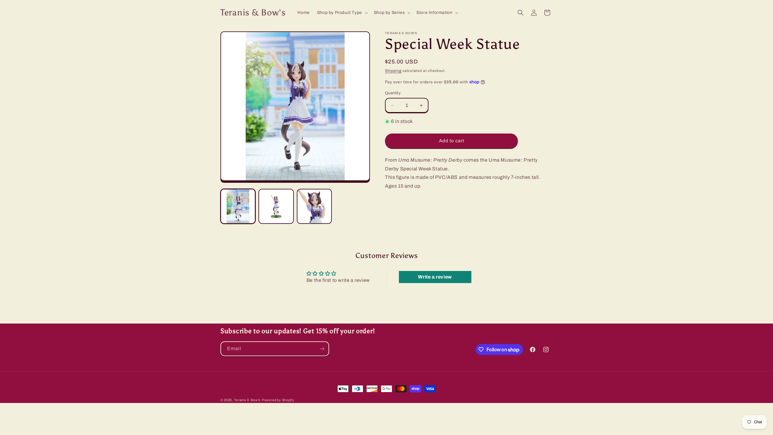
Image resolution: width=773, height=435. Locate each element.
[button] (341, 12)
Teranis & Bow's (247, 400)
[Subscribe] (322, 348)
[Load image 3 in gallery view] (314, 206)
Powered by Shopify (278, 400)
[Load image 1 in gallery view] (237, 206)
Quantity (393, 93)
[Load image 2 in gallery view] (275, 206)
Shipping (393, 71)
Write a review (435, 276)
